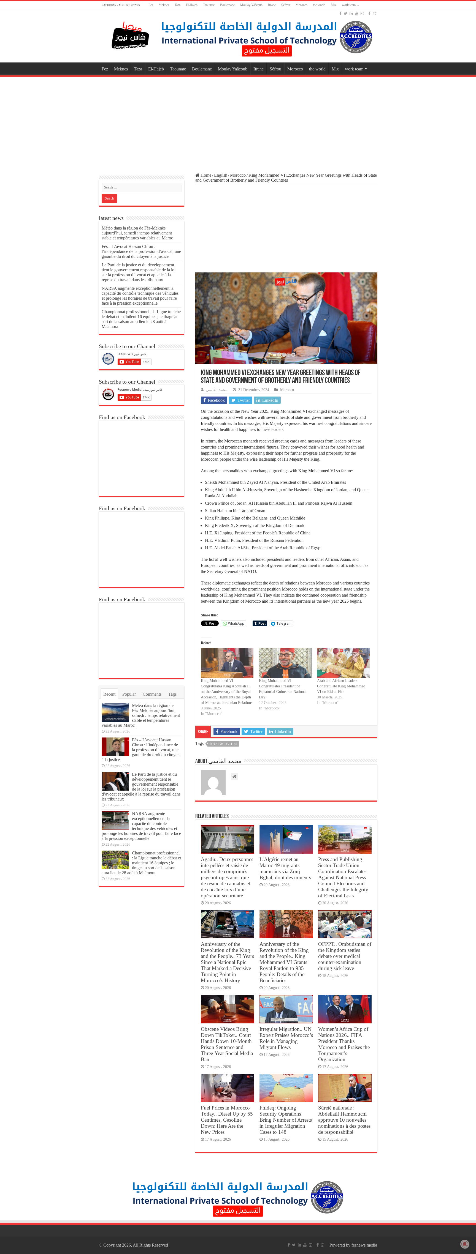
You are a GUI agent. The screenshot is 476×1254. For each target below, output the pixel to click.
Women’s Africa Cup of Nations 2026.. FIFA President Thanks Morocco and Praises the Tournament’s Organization (344, 1044)
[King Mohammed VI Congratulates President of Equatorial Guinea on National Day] (285, 663)
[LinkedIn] (351, 13)
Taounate (209, 5)
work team (349, 5)
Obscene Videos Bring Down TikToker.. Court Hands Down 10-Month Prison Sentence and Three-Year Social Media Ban (227, 1044)
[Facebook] (340, 13)
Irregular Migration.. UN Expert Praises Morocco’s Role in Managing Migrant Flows (286, 1038)
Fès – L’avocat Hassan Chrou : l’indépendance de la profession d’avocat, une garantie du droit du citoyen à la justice (141, 251)
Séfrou (285, 5)
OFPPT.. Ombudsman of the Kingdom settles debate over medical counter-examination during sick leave (344, 956)
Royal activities (223, 743)
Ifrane (272, 5)
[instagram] (362, 13)
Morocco (301, 5)
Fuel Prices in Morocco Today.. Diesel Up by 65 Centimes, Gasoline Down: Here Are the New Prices (227, 1120)
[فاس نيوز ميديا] (130, 34)
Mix (333, 5)
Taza (177, 5)
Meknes (164, 5)
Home (205, 175)
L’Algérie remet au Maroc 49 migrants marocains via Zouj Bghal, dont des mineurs (285, 868)
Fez (150, 5)
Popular (129, 694)
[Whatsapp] (374, 13)
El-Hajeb (192, 5)
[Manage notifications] (464, 1244)
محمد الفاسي (217, 390)
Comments (152, 694)
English (220, 175)
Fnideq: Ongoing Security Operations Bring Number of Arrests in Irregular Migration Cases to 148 (285, 1120)
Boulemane (227, 5)
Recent (109, 694)
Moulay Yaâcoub (251, 5)
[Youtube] (357, 13)
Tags (172, 694)
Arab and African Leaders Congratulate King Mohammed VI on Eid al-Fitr (341, 686)
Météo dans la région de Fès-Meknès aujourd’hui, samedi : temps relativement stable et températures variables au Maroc (137, 233)
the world (319, 5)
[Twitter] (345, 13)
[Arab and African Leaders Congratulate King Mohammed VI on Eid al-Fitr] (343, 663)
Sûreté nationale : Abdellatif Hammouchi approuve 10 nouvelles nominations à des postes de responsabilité (344, 1120)
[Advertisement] (238, 122)
